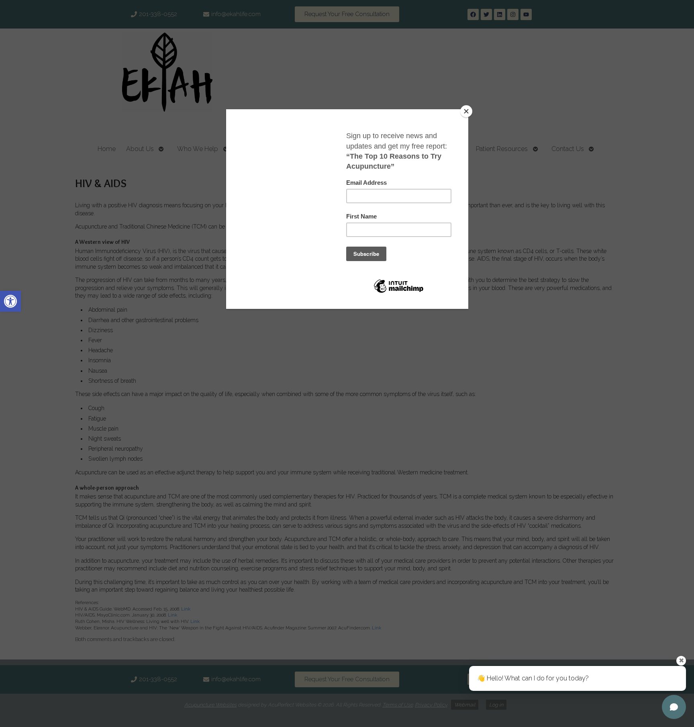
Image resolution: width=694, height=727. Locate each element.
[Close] (466, 111)
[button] (10, 301)
